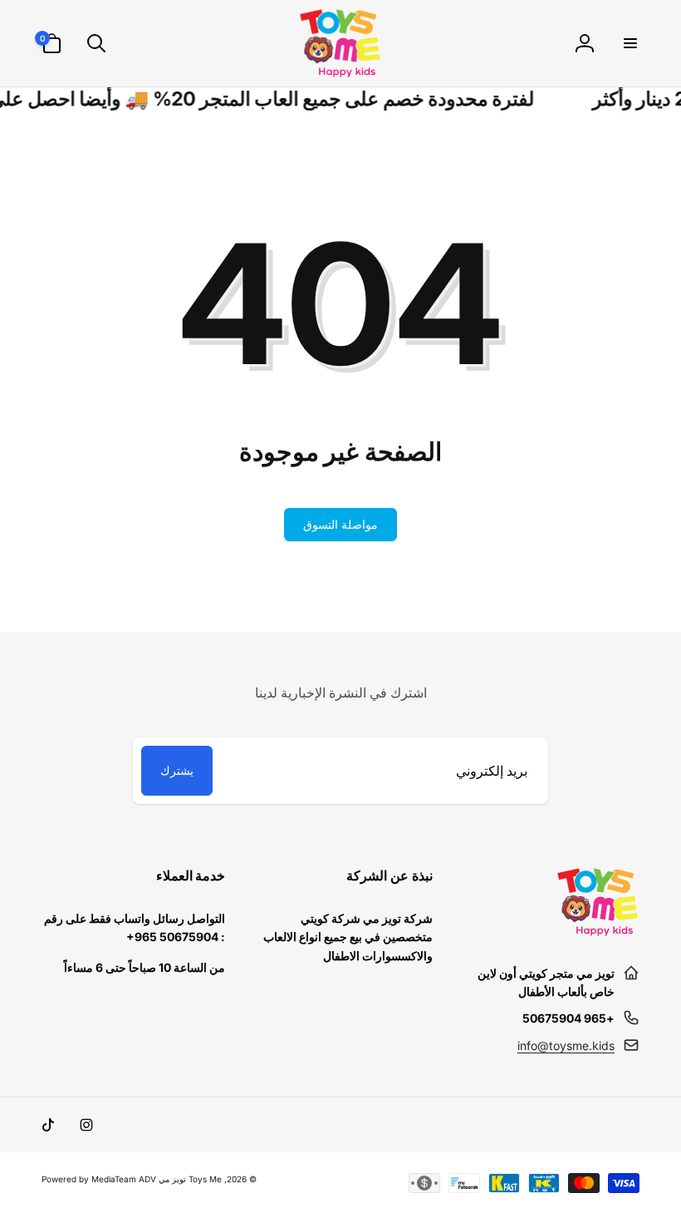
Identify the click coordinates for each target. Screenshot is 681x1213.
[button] (629, 43)
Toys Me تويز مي (190, 1179)
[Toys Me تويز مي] (597, 932)
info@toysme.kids (566, 1045)
